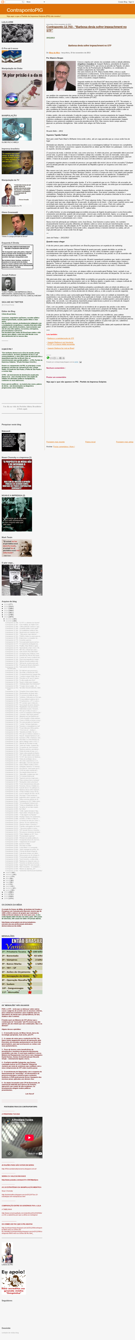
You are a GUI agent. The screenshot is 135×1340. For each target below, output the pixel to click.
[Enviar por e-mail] (51, 358)
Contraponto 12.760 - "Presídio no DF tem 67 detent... (22, 678)
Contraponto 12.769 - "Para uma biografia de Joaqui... (22, 659)
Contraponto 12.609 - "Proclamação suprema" (20, 836)
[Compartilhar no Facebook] (60, 358)
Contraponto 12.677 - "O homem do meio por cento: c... (23, 820)
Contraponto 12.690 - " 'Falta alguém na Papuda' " (21, 815)
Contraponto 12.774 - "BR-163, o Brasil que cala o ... (22, 649)
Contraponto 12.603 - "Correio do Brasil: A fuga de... (21, 851)
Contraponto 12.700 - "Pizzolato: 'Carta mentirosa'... (21, 795)
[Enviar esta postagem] (79, 362)
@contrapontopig (8, 305)
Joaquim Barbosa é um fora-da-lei (60, 342)
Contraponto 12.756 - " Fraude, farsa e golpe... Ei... (21, 686)
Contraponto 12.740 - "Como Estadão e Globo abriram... (23, 718)
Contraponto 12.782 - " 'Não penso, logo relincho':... (21, 634)
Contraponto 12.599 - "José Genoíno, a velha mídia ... (22, 859)
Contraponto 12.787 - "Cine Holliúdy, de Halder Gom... (22, 624)
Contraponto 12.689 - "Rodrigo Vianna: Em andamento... (23, 817)
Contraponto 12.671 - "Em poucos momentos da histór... (23, 832)
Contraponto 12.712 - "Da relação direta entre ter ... (21, 772)
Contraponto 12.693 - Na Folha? (15, 809)
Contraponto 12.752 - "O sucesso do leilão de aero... (22, 695)
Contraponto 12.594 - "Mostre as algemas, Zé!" (20, 869)
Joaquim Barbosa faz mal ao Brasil (60, 348)
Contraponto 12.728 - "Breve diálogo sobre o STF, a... (22, 741)
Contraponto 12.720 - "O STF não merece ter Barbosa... (23, 757)
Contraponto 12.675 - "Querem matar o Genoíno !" (21, 824)
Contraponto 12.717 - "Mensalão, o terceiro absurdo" (22, 763)
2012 (6, 892)
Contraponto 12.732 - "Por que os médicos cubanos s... (23, 734)
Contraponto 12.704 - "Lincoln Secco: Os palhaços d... (22, 788)
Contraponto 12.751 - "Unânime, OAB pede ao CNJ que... (23, 697)
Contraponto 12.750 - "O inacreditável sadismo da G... (22, 699)
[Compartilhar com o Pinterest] (63, 358)
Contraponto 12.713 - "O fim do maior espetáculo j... (21, 770)
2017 (6, 608)
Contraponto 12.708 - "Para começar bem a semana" (22, 780)
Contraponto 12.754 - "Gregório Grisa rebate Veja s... (22, 691)
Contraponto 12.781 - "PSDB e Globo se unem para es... (23, 636)
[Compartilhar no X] (57, 358)
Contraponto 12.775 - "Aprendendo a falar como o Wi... (22, 648)
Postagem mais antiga (124, 442)
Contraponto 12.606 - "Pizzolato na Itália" (18, 845)
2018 (6, 606)
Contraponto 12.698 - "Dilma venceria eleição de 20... (22, 799)
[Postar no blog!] (54, 358)
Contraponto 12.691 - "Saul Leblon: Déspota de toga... (22, 813)
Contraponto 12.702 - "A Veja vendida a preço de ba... (22, 791)
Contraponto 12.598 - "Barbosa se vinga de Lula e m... (22, 861)
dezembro (9, 619)
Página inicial (90, 442)
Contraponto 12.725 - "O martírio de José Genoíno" (21, 747)
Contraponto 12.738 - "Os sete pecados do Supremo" (22, 722)
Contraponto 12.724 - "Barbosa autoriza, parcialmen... (22, 749)
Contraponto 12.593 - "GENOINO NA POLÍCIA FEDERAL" (23, 870)
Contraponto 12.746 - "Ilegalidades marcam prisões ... (22, 707)
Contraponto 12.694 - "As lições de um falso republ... (22, 807)
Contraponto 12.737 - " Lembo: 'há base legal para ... (22, 724)
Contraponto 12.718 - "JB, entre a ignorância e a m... (22, 761)
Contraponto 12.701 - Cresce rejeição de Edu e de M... (22, 793)
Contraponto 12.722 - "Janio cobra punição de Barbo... (22, 753)
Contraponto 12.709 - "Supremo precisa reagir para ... (22, 778)
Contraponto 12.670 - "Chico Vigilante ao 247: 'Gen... (22, 834)
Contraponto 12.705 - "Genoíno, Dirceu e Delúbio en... (22, 786)
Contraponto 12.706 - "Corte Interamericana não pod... (22, 784)
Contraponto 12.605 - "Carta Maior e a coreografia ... (22, 847)
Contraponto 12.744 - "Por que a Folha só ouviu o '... (22, 711)
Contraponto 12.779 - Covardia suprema (18, 640)
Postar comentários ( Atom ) (64, 447)
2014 (6, 615)
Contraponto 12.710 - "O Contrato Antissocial (19, 776)
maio (7, 882)
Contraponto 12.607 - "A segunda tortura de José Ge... (22, 840)
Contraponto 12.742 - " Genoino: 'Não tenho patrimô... (22, 714)
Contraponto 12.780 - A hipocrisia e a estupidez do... (21, 638)
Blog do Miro (54, 53)
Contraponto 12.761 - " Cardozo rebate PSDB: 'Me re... (22, 676)
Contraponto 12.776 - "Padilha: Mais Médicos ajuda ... (22, 646)
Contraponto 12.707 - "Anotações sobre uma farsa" (21, 782)
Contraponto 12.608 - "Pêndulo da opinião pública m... (22, 838)
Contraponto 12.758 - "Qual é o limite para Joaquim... (22, 682)
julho (7, 878)
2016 (6, 610)
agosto (8, 876)
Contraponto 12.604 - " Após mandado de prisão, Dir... (22, 849)
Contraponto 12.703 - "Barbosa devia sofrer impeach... (22, 790)
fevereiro (9, 888)
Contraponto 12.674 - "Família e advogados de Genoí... (23, 826)
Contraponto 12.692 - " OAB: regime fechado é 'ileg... (22, 811)
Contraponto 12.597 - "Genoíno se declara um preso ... (22, 863)
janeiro (8, 890)
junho (7, 880)
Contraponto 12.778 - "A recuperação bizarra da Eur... (22, 642)
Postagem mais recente (55, 442)
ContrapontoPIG (25, 10)
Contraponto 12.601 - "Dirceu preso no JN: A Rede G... (22, 855)
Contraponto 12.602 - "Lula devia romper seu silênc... (22, 853)
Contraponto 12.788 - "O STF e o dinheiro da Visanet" (22, 622)
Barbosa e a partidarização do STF (60, 338)
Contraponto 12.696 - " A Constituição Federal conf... (22, 803)
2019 (6, 604)
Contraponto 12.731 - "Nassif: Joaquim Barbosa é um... (23, 736)
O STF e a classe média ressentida (61, 344)
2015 (6, 612)
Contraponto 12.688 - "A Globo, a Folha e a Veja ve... (22, 818)
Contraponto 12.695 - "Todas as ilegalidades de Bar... (22, 805)
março (8, 886)
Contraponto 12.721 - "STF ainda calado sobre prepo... (22, 755)
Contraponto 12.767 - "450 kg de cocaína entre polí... (22, 663)
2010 (6, 896)
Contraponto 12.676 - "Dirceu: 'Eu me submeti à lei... (22, 822)
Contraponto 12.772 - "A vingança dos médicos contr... (22, 653)
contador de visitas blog (10, 1333)
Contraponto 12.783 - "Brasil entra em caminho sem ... (22, 632)
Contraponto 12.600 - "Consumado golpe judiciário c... (22, 857)
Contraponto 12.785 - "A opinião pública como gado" (21, 628)
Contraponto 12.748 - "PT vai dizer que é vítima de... (22, 703)
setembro (9, 874)
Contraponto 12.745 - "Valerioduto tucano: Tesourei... (22, 709)
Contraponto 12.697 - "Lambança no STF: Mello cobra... (23, 801)
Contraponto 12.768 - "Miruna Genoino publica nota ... (22, 661)
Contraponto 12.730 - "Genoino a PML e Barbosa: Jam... (23, 738)
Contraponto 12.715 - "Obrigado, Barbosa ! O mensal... (22, 766)
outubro (8, 872)
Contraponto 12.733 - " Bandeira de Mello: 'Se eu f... (21, 732)
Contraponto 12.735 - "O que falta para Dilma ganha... (22, 728)
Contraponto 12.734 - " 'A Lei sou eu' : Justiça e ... (21, 730)
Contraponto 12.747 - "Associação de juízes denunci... (22, 705)
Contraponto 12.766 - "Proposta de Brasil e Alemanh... (22, 665)
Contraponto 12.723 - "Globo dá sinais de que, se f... (22, 751)
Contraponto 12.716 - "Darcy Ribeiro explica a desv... (22, 764)
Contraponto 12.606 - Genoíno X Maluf (17, 843)
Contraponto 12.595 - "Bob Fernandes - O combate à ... (23, 867)
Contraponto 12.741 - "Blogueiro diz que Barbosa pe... (22, 716)
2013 (6, 617)
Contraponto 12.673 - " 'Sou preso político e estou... (21, 828)
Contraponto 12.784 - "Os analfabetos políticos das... (22, 630)
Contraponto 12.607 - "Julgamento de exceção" (20, 842)
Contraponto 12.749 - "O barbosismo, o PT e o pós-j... (22, 701)
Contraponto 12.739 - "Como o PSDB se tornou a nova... (23, 720)
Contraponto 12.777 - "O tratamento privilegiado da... (22, 644)
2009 (6, 898)
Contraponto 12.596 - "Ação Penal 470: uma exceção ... (23, 865)
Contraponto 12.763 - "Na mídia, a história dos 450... (22, 672)
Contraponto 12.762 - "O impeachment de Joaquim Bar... (23, 674)
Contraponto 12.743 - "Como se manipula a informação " (23, 712)
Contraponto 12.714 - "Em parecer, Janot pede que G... (23, 768)
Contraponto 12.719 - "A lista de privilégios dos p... (21, 759)
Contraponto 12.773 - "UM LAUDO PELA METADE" (21, 651)
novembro (9, 621)
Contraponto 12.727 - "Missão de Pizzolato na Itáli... (21, 743)
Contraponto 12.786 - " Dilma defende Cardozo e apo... (22, 626)
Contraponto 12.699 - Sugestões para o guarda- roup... (22, 797)
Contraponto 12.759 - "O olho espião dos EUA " (20, 680)
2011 (6, 894)
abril (7, 884)
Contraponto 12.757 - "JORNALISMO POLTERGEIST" (22, 684)
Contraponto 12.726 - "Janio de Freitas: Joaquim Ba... (22, 745)
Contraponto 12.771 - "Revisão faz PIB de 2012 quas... (22, 655)
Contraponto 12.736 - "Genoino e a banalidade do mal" (22, 726)
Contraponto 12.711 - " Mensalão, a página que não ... (22, 774)
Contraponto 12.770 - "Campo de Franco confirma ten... (23, 657)
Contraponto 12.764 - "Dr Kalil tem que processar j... (22, 670)
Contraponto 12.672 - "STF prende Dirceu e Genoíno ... (23, 830)
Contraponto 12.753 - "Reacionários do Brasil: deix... (22, 693)
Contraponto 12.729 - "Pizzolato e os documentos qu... (22, 739)
